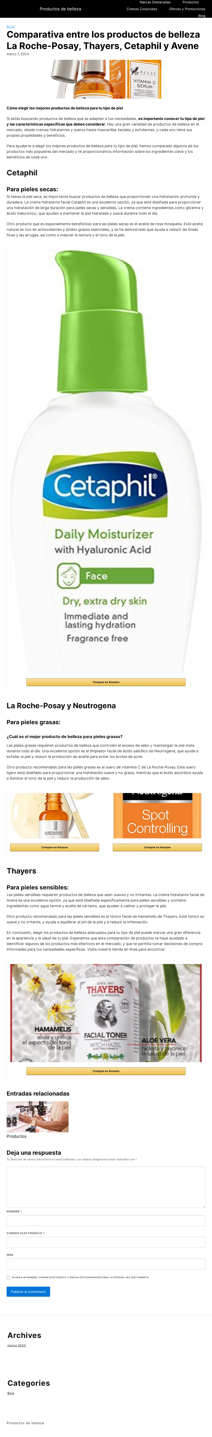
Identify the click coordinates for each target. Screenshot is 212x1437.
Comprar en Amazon (106, 682)
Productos (191, 2)
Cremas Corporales (142, 9)
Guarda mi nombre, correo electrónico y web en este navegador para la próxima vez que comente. (80, 1277)
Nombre (14, 1211)
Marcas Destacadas (155, 2)
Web (10, 1254)
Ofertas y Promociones (187, 9)
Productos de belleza (60, 9)
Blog (201, 16)
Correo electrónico (26, 1233)
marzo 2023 (16, 1345)
